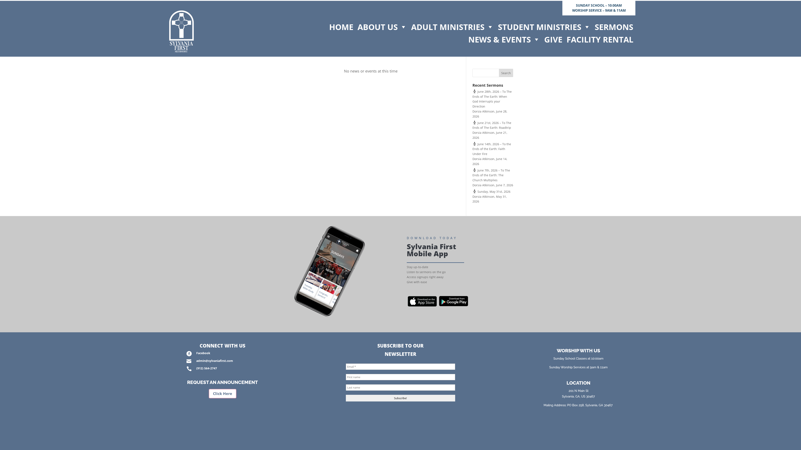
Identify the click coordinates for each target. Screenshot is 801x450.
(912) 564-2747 (206, 368)
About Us (378, 26)
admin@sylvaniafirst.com (214, 361)
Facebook (203, 353)
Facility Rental (600, 39)
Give (553, 39)
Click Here (222, 393)
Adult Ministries (448, 26)
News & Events (499, 39)
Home (341, 26)
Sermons (614, 26)
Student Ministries (539, 26)
